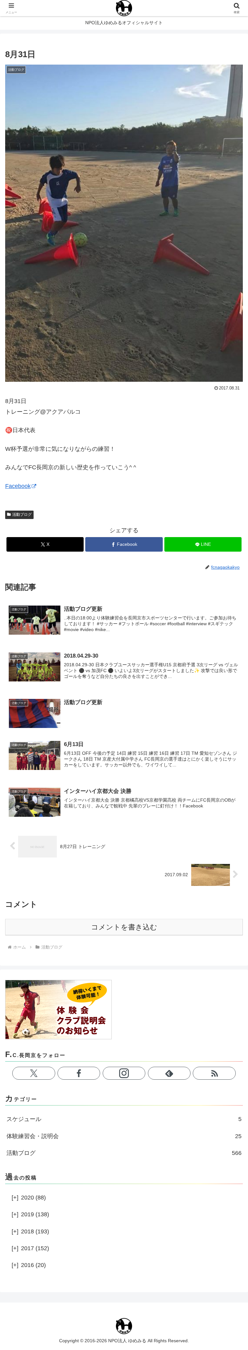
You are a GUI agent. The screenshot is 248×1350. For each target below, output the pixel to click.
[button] (229, 1017)
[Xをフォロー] (33, 1073)
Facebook (18, 486)
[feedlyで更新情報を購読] (169, 1073)
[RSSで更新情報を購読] (214, 1073)
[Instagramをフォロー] (124, 1073)
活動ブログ (22, 514)
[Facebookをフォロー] (78, 1073)
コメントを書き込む (124, 927)
